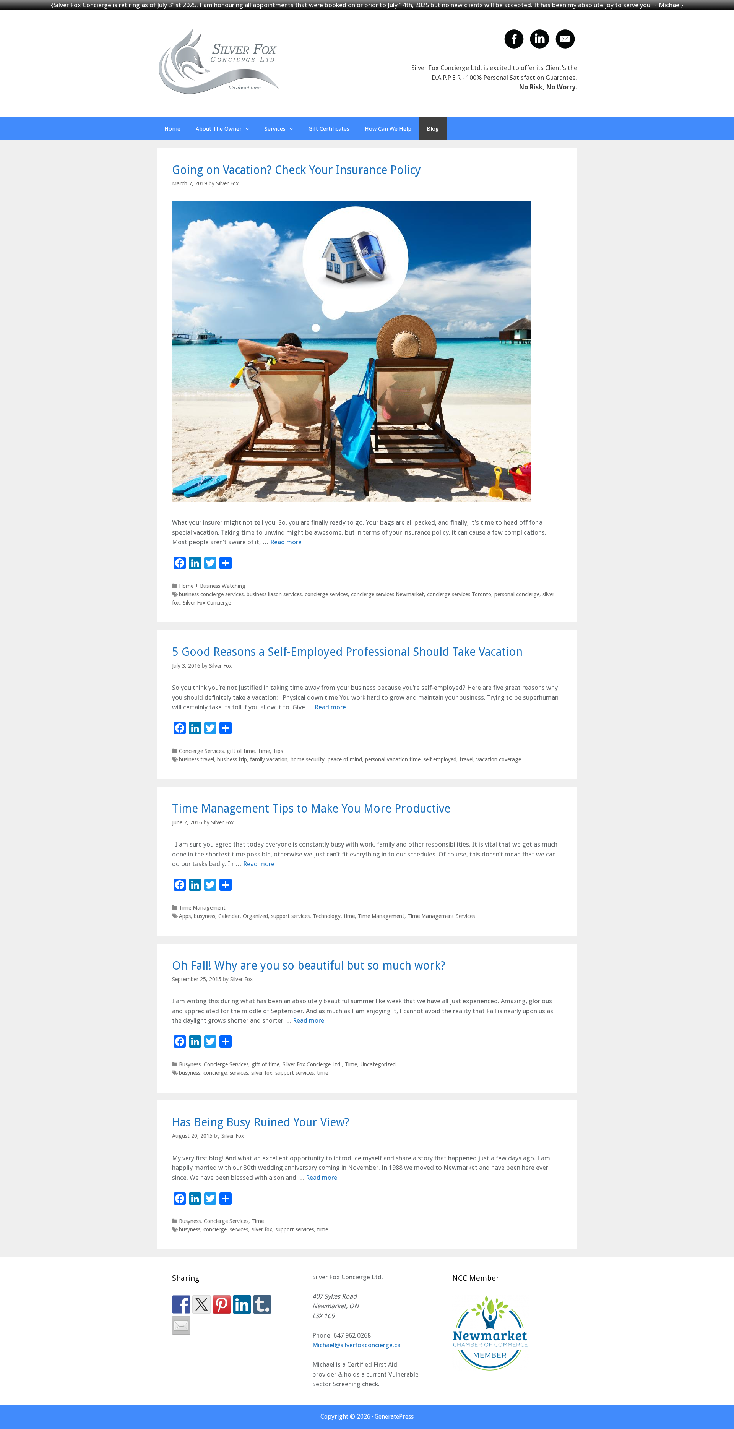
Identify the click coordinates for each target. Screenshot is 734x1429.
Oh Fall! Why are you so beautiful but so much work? (308, 965)
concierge (215, 1073)
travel (466, 759)
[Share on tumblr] (262, 1304)
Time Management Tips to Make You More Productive (311, 808)
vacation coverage (498, 759)
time (349, 916)
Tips (278, 751)
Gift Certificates (329, 128)
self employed (440, 759)
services (239, 1073)
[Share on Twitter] (201, 1304)
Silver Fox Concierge (207, 603)
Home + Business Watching (212, 586)
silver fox (261, 1073)
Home (172, 128)
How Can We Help (388, 128)
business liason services (274, 594)
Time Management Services (441, 916)
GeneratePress (394, 1416)
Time (264, 751)
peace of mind (345, 759)
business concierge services (211, 594)
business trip (232, 759)
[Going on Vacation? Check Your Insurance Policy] (351, 500)
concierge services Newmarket (387, 594)
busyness (204, 916)
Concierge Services (201, 751)
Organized (255, 916)
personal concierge (516, 594)
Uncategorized (378, 1064)
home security (308, 759)
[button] (249, 128)
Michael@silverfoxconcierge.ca (356, 1345)
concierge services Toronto (459, 594)
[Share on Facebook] (181, 1304)
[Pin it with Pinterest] (222, 1304)
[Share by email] (181, 1325)
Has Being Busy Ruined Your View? (260, 1122)
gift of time (241, 751)
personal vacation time (393, 759)
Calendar (229, 916)
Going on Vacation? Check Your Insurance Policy (296, 170)
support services (290, 916)
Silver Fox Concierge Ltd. (312, 1064)
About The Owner (219, 128)
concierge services (326, 594)
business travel (196, 759)
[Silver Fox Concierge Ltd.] (219, 61)
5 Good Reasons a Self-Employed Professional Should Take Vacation (347, 652)
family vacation (268, 759)
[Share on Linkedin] (242, 1304)
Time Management (202, 908)
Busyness (190, 1064)
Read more (286, 542)
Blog (433, 128)
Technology (327, 916)
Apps (185, 916)
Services (275, 128)
